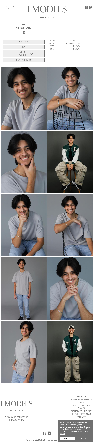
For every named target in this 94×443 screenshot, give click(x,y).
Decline (84, 439)
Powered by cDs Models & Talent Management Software (47, 440)
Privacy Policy (16, 420)
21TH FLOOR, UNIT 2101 (81, 411)
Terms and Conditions (16, 417)
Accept (67, 439)
